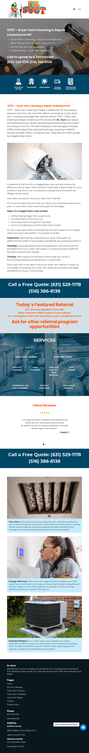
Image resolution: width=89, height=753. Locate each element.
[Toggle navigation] (79, 9)
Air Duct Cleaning (14, 687)
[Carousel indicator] (43, 444)
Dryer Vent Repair (15, 698)
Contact (10, 701)
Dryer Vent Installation (17, 694)
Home (9, 684)
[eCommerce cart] (74, 9)
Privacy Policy (13, 705)
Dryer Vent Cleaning (16, 691)
